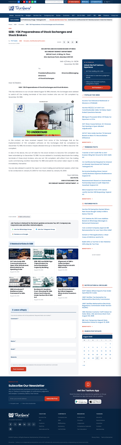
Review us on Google (21, 234)
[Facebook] (19, 2)
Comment (15, 319)
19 (93, 354)
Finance (106, 15)
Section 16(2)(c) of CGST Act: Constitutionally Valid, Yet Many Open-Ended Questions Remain (97, 110)
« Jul (83, 365)
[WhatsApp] (32, 2)
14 (101, 351)
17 (84, 354)
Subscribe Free (52, 399)
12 (93, 351)
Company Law (49, 15)
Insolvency (61, 426)
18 (88, 354)
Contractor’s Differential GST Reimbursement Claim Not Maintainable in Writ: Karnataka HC (69, 20)
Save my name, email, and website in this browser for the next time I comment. (35, 365)
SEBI (99, 15)
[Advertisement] (23, 66)
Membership (100, 429)
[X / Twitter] (21, 2)
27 (97, 358)
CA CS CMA (81, 15)
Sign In (108, 2)
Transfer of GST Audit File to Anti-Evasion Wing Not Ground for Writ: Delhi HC (96, 155)
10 (84, 351)
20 (97, 354)
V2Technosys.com (44, 437)
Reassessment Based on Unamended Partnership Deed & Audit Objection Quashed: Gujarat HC (96, 183)
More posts (86, 142)
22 (106, 354)
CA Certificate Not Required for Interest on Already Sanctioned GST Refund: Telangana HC (97, 164)
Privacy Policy (96, 437)
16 (110, 351)
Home (11, 15)
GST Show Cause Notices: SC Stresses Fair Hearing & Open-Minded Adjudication (96, 126)
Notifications (81, 417)
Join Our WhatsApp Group (23, 229)
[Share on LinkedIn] (68, 42)
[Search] (65, 1)
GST (73, 15)
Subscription (75, 2)
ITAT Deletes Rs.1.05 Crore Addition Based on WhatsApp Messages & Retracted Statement (95, 221)
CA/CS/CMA (62, 429)
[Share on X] (64, 42)
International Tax (44, 429)
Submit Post (97, 2)
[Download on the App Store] (95, 401)
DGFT (89, 15)
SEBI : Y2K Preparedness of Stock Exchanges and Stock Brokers (40, 33)
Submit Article (100, 420)
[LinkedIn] (27, 2)
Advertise (99, 423)
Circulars (21, 24)
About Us (99, 417)
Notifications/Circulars (37, 41)
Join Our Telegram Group (46, 229)
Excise (58, 15)
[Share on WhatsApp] (72, 42)
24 (84, 358)
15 (106, 351)
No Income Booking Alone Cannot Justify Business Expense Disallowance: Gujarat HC (97, 173)
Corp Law (114, 15)
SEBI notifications (24, 217)
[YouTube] (24, 2)
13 (97, 351)
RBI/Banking (61, 423)
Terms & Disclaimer (106, 437)
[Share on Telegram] (76, 42)
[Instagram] (30, 2)
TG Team (14, 41)
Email (13, 349)
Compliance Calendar (84, 426)
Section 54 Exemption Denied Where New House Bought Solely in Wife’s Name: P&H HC (95, 211)
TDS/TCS (41, 426)
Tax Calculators (82, 429)
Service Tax (37, 15)
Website (14, 357)
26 (93, 358)
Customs (66, 15)
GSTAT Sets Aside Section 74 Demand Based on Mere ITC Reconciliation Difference (96, 135)
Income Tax (19, 15)
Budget (28, 15)
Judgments (80, 423)
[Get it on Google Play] (81, 401)
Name (13, 341)
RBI (95, 15)
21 (101, 354)
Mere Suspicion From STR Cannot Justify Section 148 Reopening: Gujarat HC (96, 192)
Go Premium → (97, 88)
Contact (98, 426)
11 (88, 351)
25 (88, 358)
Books (86, 2)
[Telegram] (35, 2)
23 (110, 354)
